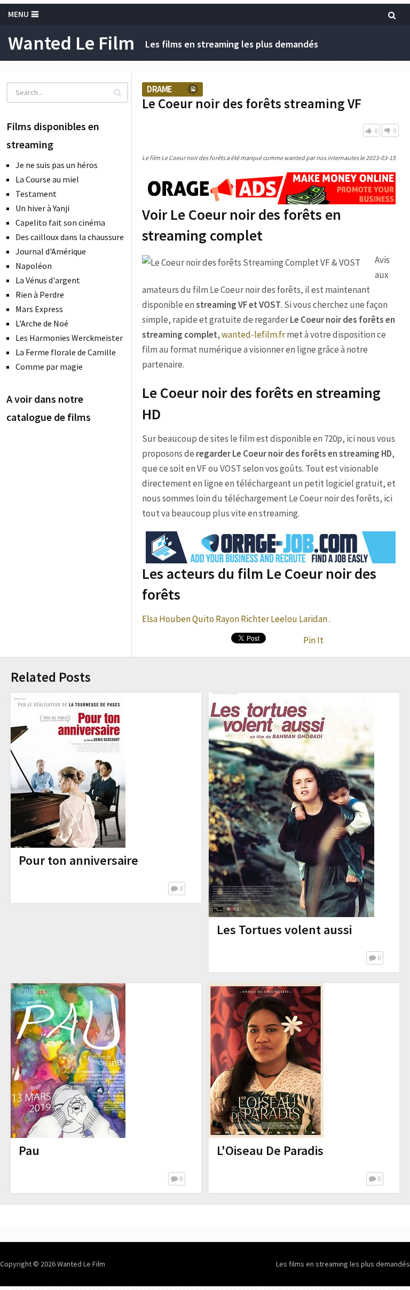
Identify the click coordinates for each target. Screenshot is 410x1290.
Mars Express (39, 309)
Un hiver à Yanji (42, 208)
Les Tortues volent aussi (284, 929)
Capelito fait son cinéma (60, 222)
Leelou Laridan (299, 619)
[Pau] (68, 1060)
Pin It (313, 640)
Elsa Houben (166, 619)
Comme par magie (49, 366)
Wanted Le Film (71, 43)
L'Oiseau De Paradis (270, 1150)
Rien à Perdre (39, 294)
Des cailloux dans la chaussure (69, 237)
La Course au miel (47, 179)
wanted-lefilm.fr (253, 334)
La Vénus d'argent (47, 280)
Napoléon (33, 265)
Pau (29, 1150)
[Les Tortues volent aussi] (291, 805)
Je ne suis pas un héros (56, 165)
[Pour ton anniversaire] (68, 770)
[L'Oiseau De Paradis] (266, 1060)
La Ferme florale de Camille (65, 352)
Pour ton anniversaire (78, 860)
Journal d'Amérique (50, 251)
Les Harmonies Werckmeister (69, 337)
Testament (36, 193)
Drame (159, 89)
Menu (18, 14)
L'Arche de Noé (41, 323)
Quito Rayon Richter (230, 619)
